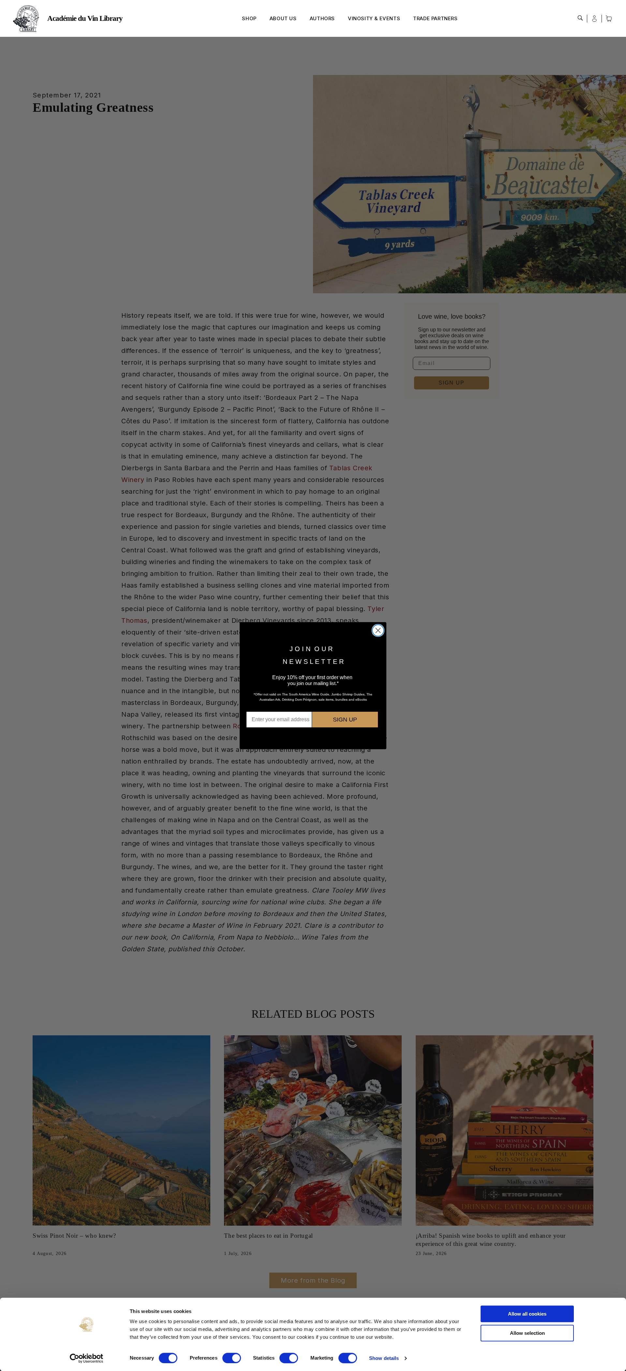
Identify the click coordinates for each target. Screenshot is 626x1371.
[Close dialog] (378, 630)
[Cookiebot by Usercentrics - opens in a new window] (86, 1358)
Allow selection (527, 1333)
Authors (322, 18)
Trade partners (435, 18)
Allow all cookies (527, 1314)
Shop (249, 18)
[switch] (231, 1358)
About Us (283, 18)
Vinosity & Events (374, 18)
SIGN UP (345, 719)
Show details (384, 1358)
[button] (580, 18)
